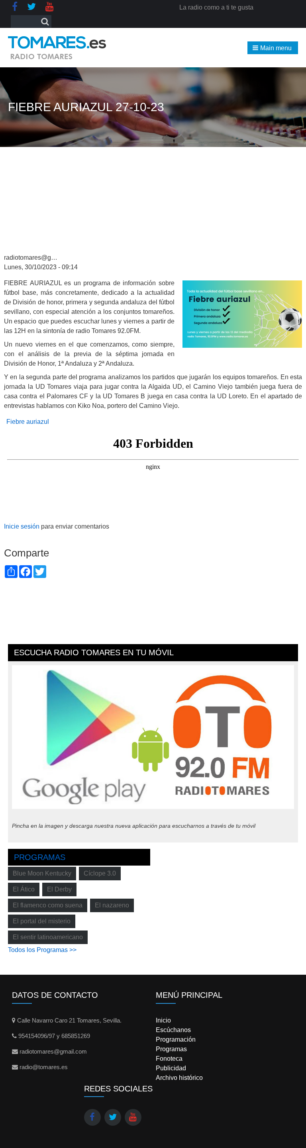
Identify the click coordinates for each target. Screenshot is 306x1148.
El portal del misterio (42, 921)
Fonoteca (169, 1058)
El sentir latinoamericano (48, 937)
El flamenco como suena (47, 905)
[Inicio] (57, 47)
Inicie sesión (21, 526)
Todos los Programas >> (42, 949)
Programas (39, 857)
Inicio (163, 1020)
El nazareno (112, 905)
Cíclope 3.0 (100, 873)
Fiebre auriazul (27, 421)
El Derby (59, 889)
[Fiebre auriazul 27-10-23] (242, 313)
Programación (176, 1039)
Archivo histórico (179, 1077)
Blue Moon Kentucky (42, 873)
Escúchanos (173, 1030)
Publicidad (171, 1068)
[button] (272, 47)
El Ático (24, 889)
